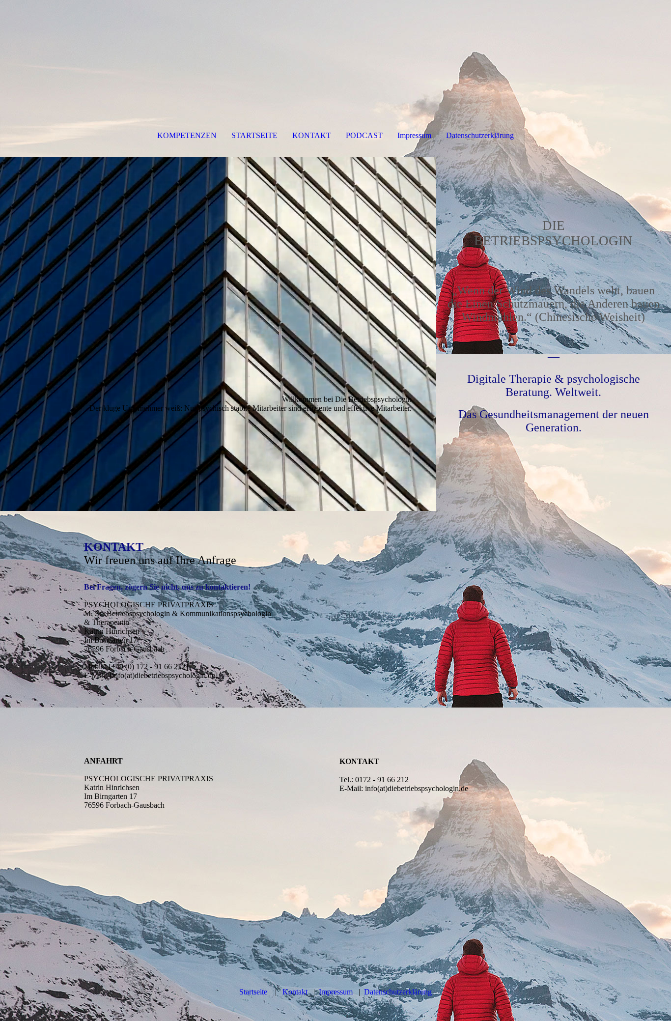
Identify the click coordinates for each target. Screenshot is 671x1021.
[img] (218, 334)
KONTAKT (311, 135)
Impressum (414, 135)
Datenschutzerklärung (480, 135)
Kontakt (295, 992)
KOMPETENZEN (187, 135)
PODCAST (364, 135)
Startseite (253, 992)
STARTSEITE (254, 135)
